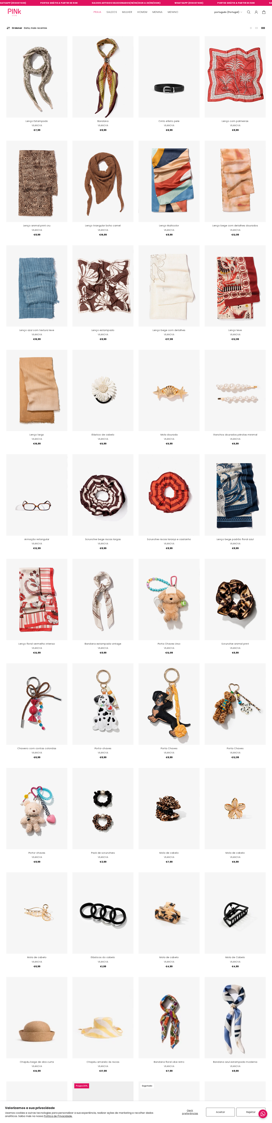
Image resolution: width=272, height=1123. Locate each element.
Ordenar (29, 28)
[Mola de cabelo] (169, 808)
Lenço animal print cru (37, 225)
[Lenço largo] (36, 390)
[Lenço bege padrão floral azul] (235, 495)
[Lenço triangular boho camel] (102, 181)
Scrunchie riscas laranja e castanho (169, 539)
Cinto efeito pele (169, 121)
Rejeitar (251, 1112)
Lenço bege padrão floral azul (235, 539)
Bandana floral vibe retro (169, 1062)
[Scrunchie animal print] (235, 599)
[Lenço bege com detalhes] (169, 286)
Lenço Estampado (37, 121)
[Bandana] (102, 77)
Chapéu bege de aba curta (37, 1062)
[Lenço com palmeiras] (235, 77)
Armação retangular (36, 539)
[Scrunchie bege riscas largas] (102, 495)
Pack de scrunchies (103, 852)
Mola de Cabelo (235, 957)
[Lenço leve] (235, 286)
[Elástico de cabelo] (102, 390)
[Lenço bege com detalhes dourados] (235, 181)
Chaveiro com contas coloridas (36, 748)
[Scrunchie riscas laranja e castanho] (169, 495)
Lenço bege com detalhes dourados (235, 225)
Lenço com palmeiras (235, 121)
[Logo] (14, 12)
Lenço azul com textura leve (37, 330)
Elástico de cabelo (103, 434)
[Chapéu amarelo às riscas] (102, 1017)
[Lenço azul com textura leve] (36, 286)
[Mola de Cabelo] (235, 913)
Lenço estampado (103, 330)
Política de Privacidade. (58, 1116)
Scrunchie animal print (235, 643)
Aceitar (220, 1112)
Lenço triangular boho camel (103, 225)
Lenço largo (37, 434)
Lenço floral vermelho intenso (37, 643)
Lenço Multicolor (169, 225)
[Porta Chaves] (169, 704)
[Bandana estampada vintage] (102, 599)
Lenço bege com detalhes (169, 330)
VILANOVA (37, 125)
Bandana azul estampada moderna (235, 1062)
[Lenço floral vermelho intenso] (36, 599)
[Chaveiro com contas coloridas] (36, 704)
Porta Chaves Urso (169, 643)
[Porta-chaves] (102, 704)
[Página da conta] (256, 12)
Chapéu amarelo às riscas (103, 1062)
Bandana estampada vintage (103, 643)
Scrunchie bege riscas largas (103, 539)
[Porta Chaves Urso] (169, 599)
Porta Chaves (169, 748)
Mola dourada (169, 434)
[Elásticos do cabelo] (102, 913)
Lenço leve (235, 330)
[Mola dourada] (169, 390)
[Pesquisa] (248, 12)
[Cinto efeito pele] (169, 77)
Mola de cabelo (169, 852)
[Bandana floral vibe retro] (169, 1017)
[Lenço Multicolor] (169, 181)
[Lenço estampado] (102, 286)
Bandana (103, 121)
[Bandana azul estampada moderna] (235, 1017)
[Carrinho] (264, 12)
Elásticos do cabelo (103, 957)
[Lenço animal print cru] (36, 181)
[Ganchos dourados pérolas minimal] (235, 390)
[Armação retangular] (36, 495)
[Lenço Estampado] (36, 77)
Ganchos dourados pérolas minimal (235, 434)
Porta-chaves (103, 748)
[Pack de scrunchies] (102, 808)
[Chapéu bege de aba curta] (36, 1017)
